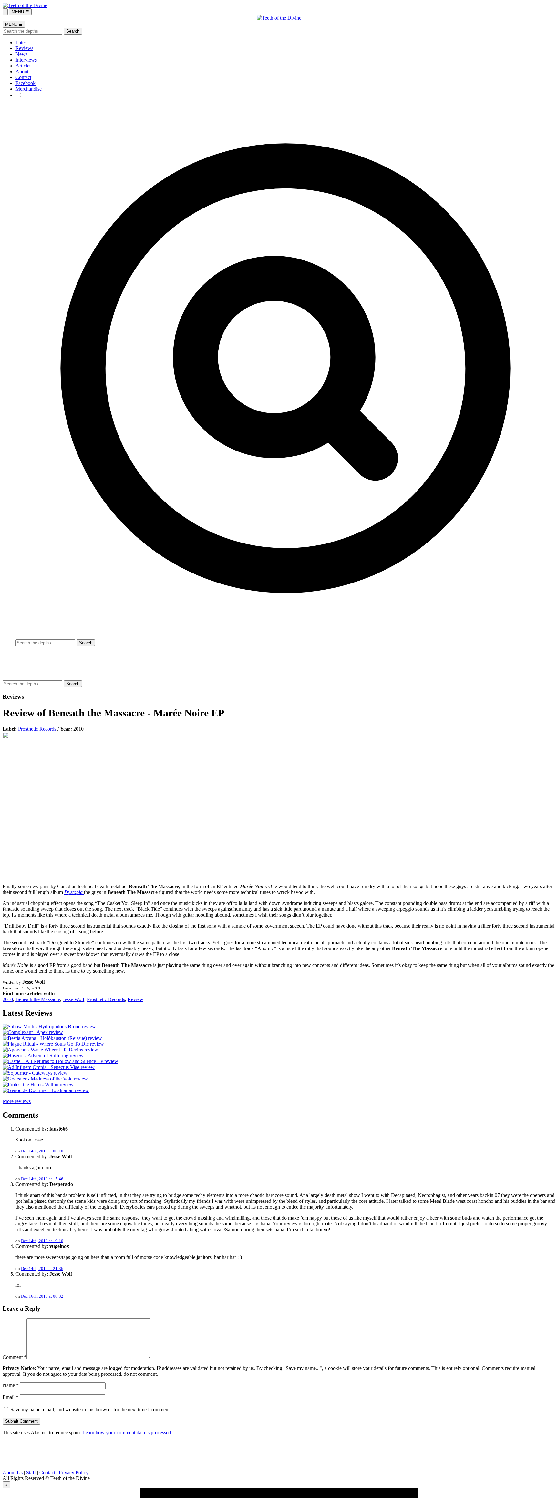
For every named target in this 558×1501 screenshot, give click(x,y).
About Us (13, 1472)
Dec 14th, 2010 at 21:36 (42, 1268)
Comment (14, 1357)
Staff (31, 1472)
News (21, 54)
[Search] (5, 11)
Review (135, 999)
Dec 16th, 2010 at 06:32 (42, 1296)
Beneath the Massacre (38, 999)
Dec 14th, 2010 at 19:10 (42, 1240)
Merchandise (29, 89)
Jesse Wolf (73, 999)
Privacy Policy (73, 1472)
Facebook (26, 83)
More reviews (17, 1101)
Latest (22, 42)
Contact (23, 77)
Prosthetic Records (37, 729)
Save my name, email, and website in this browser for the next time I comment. (90, 1409)
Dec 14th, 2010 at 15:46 (42, 1178)
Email (10, 1397)
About (22, 71)
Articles (23, 65)
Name (11, 1385)
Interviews (26, 60)
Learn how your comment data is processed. (127, 1432)
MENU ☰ (20, 11)
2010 (8, 999)
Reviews (24, 48)
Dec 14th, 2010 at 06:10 (42, 1151)
